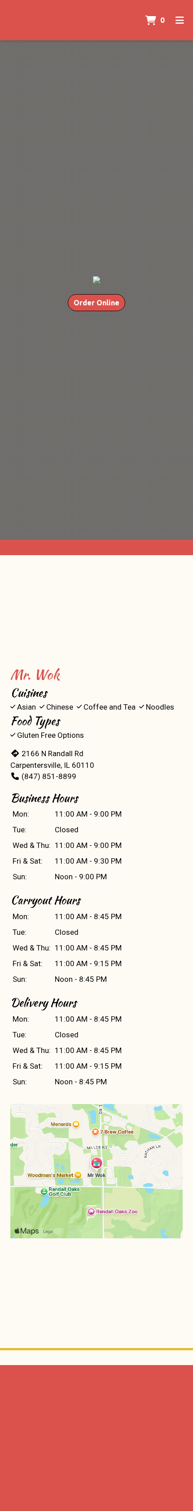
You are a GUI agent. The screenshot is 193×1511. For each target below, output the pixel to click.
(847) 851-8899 (49, 776)
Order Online (96, 303)
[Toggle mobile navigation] (179, 20)
